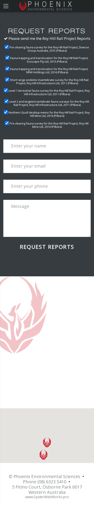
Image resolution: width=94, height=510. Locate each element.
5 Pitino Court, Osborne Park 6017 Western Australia (47, 489)
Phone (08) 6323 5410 (44, 481)
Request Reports (47, 247)
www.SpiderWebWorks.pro (47, 497)
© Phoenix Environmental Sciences (44, 476)
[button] (47, 442)
